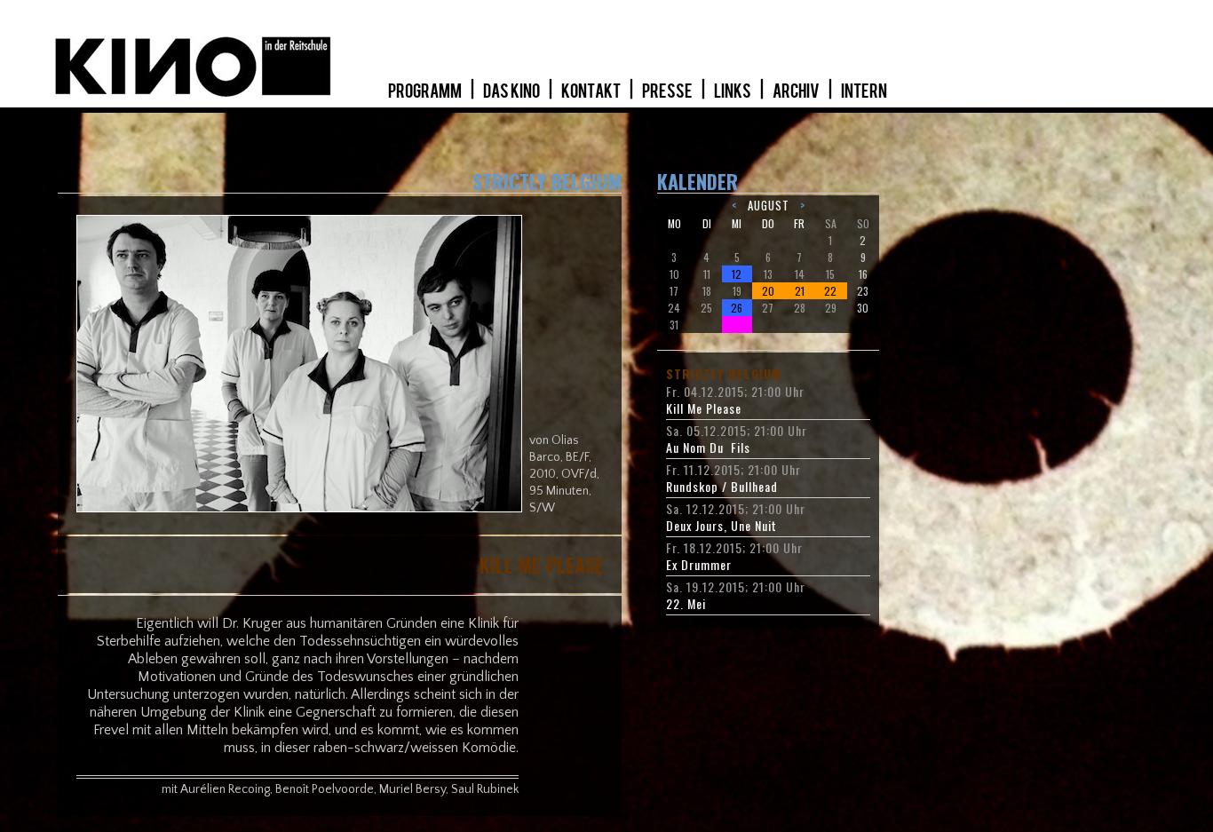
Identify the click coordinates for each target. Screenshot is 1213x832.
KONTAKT (592, 91)
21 (800, 290)
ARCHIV (797, 91)
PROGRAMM (426, 91)
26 (736, 307)
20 (768, 290)
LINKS (733, 91)
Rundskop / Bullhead (722, 487)
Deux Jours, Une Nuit (721, 526)
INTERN (864, 91)
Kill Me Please (703, 408)
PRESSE (668, 91)
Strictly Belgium (723, 374)
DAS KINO (512, 91)
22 (830, 290)
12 (736, 273)
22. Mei (686, 604)
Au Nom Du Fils (708, 448)
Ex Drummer (699, 565)
